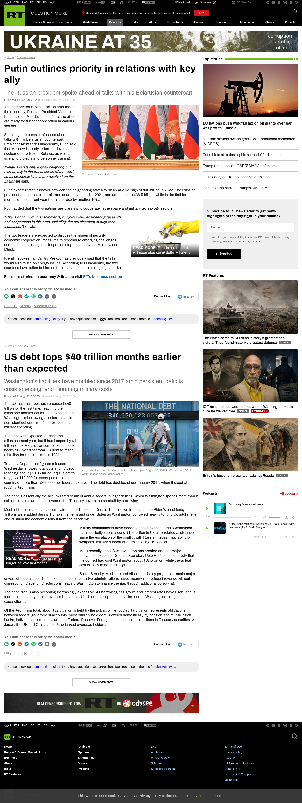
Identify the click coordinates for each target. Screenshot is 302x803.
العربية (7, 2)
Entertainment (246, 22)
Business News (26, 57)
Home (10, 57)
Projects (290, 22)
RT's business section (102, 277)
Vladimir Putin (45, 306)
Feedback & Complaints (240, 774)
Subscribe (224, 254)
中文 (52, 2)
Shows (269, 22)
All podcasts (289, 493)
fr (39, 725)
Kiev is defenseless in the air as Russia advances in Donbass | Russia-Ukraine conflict (138, 13)
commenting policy (46, 319)
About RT (231, 757)
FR (38, 2)
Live (153, 746)
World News (90, 22)
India (135, 22)
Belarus (10, 306)
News (8, 746)
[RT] (84, 2)
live (201, 13)
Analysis (199, 22)
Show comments (101, 334)
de (32, 725)
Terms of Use (233, 746)
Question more (49, 13)
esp (16, 725)
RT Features (175, 22)
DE (32, 2)
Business (115, 22)
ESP (16, 2)
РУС (24, 2)
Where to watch (161, 757)
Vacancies (231, 779)
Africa (153, 22)
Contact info (232, 768)
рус (24, 725)
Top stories (212, 59)
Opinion (221, 22)
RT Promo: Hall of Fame (240, 763)
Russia (25, 306)
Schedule (157, 763)
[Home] (14, 15)
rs (45, 725)
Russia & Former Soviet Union (52, 22)
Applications (159, 752)
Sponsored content (163, 768)
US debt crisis (15, 654)
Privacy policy (233, 752)
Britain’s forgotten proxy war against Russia (239, 476)
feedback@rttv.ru (163, 319)
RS (45, 2)
